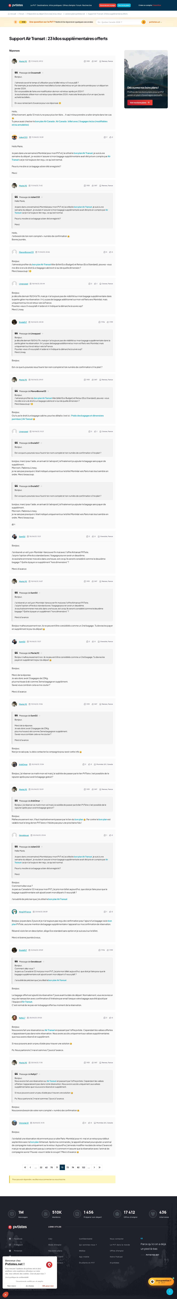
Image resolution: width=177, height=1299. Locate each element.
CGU (50, 1239)
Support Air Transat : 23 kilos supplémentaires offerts (58, 38)
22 (41, 1167)
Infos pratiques (55, 5)
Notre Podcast (116, 1257)
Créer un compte (145, 5)
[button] (5, 1294)
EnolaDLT (23, 322)
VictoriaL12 (24, 1123)
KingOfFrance (25, 912)
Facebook (18, 1239)
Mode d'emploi (54, 1245)
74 (73, 1167)
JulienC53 (23, 137)
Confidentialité (85, 1239)
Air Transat (88, 153)
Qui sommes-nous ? (88, 1245)
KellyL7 (22, 1018)
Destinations (42, 5)
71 (57, 1167)
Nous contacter (117, 1239)
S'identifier (156, 5)
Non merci (11, 1286)
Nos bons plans (124, 5)
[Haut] (169, 1291)
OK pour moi (48, 1286)
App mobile (84, 1257)
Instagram (18, 1245)
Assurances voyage (107, 5)
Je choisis (30, 1286)
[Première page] (25, 1167)
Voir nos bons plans (138, 102)
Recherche (87, 5)
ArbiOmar (23, 764)
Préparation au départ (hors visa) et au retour (44, 14)
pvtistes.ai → (155, 22)
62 (46, 1167)
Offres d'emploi (69, 5)
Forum (79, 5)
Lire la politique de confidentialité (17, 1277)
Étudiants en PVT (87, 1263)
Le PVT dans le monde (120, 1245)
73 (67, 1167)
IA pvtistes (114, 1263)
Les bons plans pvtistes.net (75, 14)
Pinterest (18, 1251)
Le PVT (33, 5)
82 (78, 1167)
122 (83, 1167)
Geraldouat (24, 835)
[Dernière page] (99, 1167)
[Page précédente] (30, 1167)
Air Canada (49, 121)
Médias (82, 1251)
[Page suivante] (94, 1167)
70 (51, 1167)
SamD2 (22, 536)
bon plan (39, 121)
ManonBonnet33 (26, 252)
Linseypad (23, 284)
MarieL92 (23, 61)
